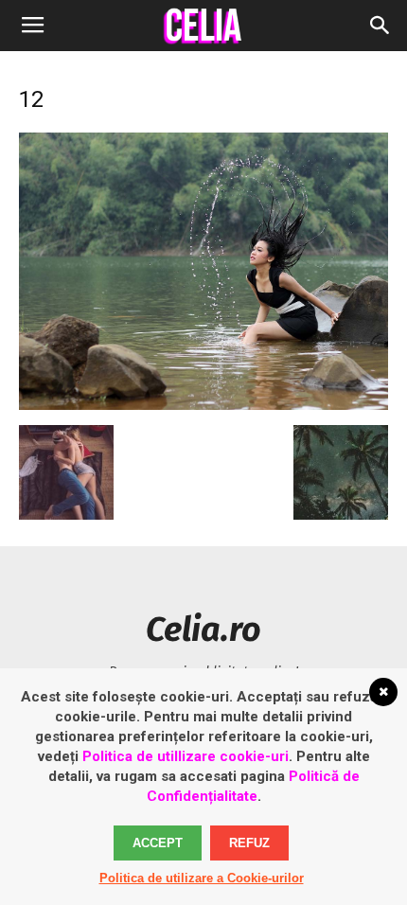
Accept (158, 843)
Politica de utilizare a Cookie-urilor (201, 878)
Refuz (249, 843)
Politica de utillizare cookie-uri (185, 756)
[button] (380, 25)
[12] (203, 405)
